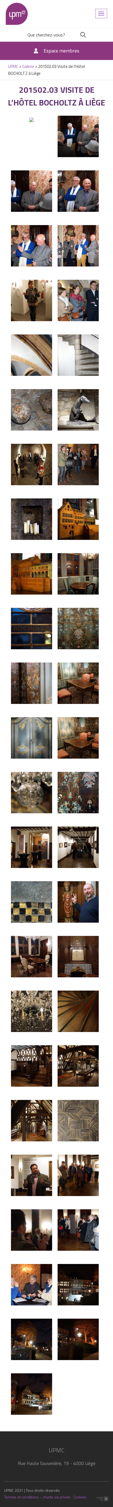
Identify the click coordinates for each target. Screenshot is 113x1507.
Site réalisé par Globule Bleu (103, 1499)
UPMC (17, 14)
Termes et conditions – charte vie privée (37, 1497)
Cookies (79, 1497)
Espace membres (61, 50)
